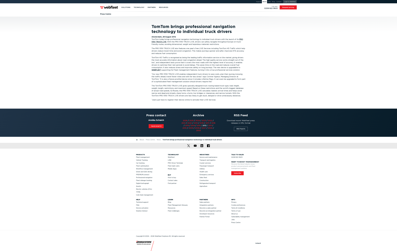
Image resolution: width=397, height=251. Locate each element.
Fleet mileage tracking (144, 180)
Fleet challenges (173, 211)
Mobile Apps (172, 169)
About (142, 140)
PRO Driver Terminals (175, 163)
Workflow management (144, 169)
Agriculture (203, 186)
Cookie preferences (238, 205)
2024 (197, 121)
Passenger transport (207, 166)
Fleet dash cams (173, 166)
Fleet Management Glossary (178, 205)
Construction (204, 180)
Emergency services (207, 174)
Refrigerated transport (208, 183)
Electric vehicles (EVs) (144, 189)
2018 (202, 123)
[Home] (137, 139)
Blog (169, 202)
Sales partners (205, 202)
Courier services (205, 163)
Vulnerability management (240, 217)
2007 (203, 128)
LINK (169, 160)
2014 (193, 126)
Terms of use (235, 211)
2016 (213, 123)
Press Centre (150, 140)
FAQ (137, 205)
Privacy (233, 202)
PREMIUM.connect (142, 174)
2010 (184, 128)
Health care (204, 172)
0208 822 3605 (237, 157)
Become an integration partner (210, 211)
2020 (189, 123)
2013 (199, 126)
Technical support (142, 202)
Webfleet (171, 157)
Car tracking (140, 163)
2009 (190, 128)
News (159, 140)
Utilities (202, 169)
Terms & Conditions (238, 208)
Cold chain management (144, 195)
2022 (210, 121)
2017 (207, 123)
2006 (210, 128)
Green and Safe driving (144, 172)
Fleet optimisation (142, 166)
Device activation (142, 208)
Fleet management (143, 157)
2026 (185, 121)
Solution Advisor (142, 211)
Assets (138, 186)
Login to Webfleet (290, 1)
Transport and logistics (207, 160)
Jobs (233, 219)
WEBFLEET (156, 70)
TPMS (138, 192)
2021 (183, 123)
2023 (204, 121)
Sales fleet (203, 177)
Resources (171, 208)
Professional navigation (144, 177)
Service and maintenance (208, 157)
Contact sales (172, 180)
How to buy (172, 177)
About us (234, 214)
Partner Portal (204, 217)
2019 (196, 123)
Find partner (172, 183)
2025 (191, 121)
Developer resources (207, 214)
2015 (187, 126)
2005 (198, 131)
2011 (210, 126)
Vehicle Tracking (142, 160)
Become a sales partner (208, 208)
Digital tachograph (142, 183)
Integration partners (207, 205)
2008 (197, 128)
